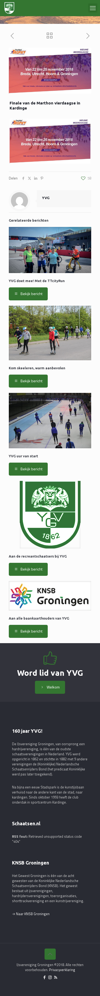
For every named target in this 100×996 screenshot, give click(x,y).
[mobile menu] (92, 7)
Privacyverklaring (62, 969)
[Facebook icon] (44, 977)
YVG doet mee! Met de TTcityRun (37, 281)
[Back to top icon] (50, 954)
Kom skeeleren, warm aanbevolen (37, 368)
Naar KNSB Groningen (33, 913)
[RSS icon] (56, 977)
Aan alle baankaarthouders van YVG (39, 618)
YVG (46, 198)
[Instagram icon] (50, 977)
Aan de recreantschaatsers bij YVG (38, 556)
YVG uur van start (23, 456)
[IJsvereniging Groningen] (9, 8)
